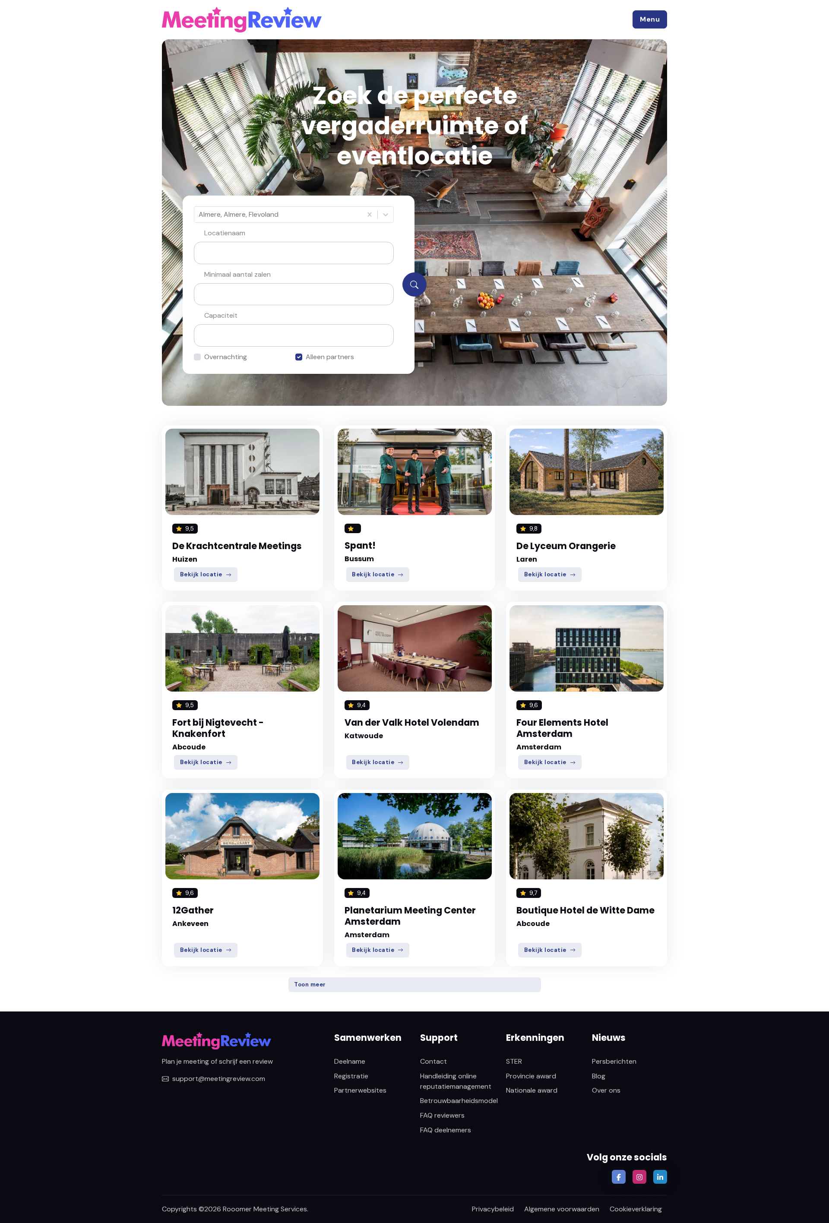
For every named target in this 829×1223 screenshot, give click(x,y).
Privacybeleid (493, 1209)
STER (514, 1061)
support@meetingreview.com (218, 1078)
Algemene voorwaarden (561, 1209)
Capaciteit (220, 315)
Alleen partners (330, 356)
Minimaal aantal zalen (237, 274)
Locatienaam (224, 232)
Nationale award (531, 1090)
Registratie (351, 1076)
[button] (650, 19)
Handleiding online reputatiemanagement (455, 1081)
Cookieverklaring (636, 1209)
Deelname (349, 1061)
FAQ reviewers (442, 1115)
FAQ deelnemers (445, 1130)
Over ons (606, 1090)
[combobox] (199, 214)
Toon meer (310, 984)
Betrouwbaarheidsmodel (459, 1100)
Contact (433, 1061)
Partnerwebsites (360, 1090)
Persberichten (614, 1061)
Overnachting (225, 356)
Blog (598, 1076)
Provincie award (531, 1076)
